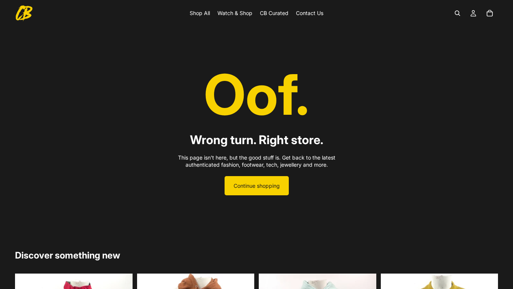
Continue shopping (257, 186)
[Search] (457, 13)
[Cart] (489, 13)
